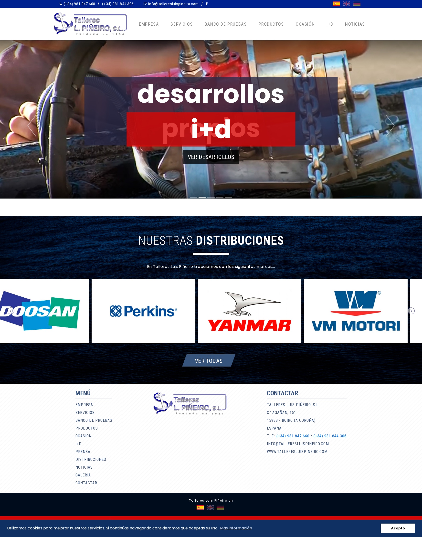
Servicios (181, 24)
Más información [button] (236, 528)
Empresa (149, 24)
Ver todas (209, 360)
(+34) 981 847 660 (79, 4)
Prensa (82, 451)
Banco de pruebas (226, 24)
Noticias (355, 24)
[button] (31, 125)
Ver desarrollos (211, 157)
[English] (346, 3)
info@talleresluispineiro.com (173, 4)
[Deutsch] (356, 3)
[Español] (336, 3)
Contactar (86, 483)
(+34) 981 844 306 (118, 4)
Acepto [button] (398, 528)
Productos (271, 24)
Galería (83, 475)
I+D (330, 24)
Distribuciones (90, 459)
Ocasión (305, 24)
